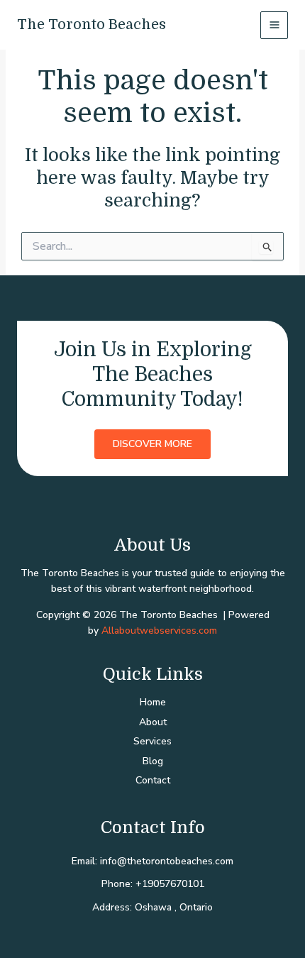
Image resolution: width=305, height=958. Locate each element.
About (153, 722)
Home (153, 702)
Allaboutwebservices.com (159, 630)
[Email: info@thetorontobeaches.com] (152, 861)
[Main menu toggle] (274, 25)
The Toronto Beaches (91, 24)
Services (152, 741)
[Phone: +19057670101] (152, 884)
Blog (153, 761)
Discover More (152, 444)
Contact (152, 780)
